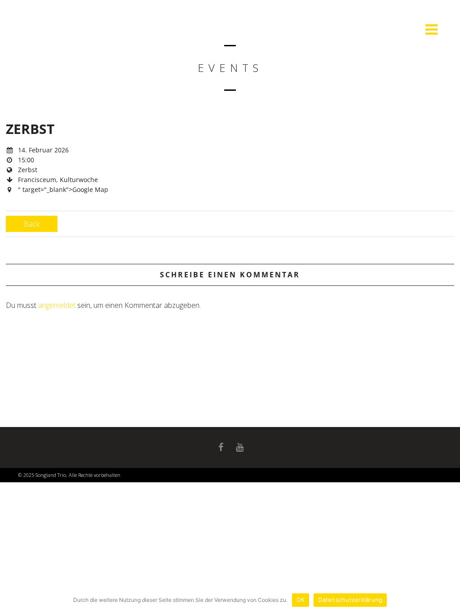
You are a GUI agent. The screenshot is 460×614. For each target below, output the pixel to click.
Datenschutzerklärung (350, 599)
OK (300, 599)
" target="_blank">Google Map (63, 189)
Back (32, 224)
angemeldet (56, 305)
